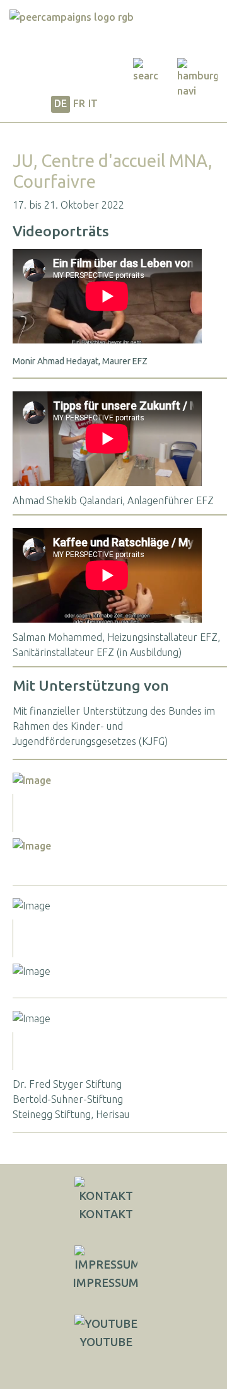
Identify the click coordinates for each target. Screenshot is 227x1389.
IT (93, 103)
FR (79, 103)
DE (60, 103)
